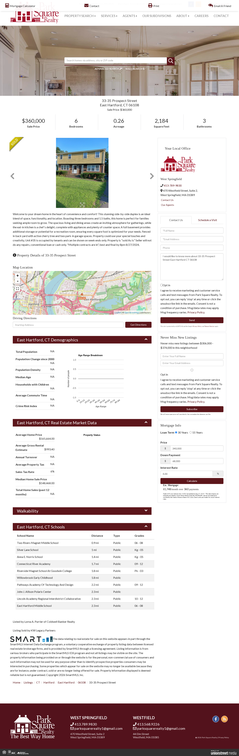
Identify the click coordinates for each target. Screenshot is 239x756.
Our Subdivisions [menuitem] (156, 16)
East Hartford (66, 682)
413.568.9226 (148, 724)
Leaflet (118, 312)
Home (16, 682)
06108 (82, 682)
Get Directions (138, 324)
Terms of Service (210, 326)
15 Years (197, 432)
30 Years (182, 432)
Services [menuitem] (108, 16)
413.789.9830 (86, 724)
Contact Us (167, 199)
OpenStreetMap (131, 312)
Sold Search (133, 68)
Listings (28, 682)
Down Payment (170, 455)
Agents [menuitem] (129, 16)
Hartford (48, 682)
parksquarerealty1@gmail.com (98, 728)
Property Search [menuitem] (79, 16)
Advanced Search (107, 68)
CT (38, 682)
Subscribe (192, 409)
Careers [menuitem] (201, 16)
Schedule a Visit (207, 220)
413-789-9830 (173, 185)
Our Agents (167, 204)
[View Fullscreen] (17, 288)
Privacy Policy (195, 312)
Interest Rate (169, 467)
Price (163, 442)
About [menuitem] (181, 16)
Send (192, 320)
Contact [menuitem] (221, 16)
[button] (171, 61)
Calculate (192, 480)
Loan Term (167, 432)
